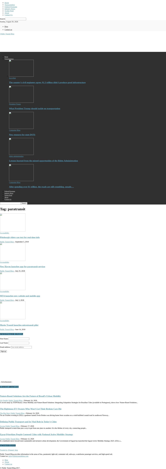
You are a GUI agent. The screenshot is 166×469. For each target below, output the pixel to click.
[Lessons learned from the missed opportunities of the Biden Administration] (21, 154)
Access (2, 426)
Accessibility (4, 233)
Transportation (10, 5)
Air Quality (4, 400)
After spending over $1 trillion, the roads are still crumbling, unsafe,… (41, 187)
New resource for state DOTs (22, 134)
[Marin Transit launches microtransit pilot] (12, 319)
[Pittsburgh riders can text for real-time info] (12, 231)
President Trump (15, 104)
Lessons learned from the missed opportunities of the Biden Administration (43, 161)
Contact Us (9, 15)
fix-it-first (12, 78)
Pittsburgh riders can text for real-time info (20, 237)
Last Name (4, 343)
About (7, 13)
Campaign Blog (14, 130)
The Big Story (5, 413)
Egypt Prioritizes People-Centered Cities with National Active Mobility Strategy (36, 434)
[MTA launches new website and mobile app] (12, 289)
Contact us (8, 30)
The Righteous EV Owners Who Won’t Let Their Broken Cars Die (30, 409)
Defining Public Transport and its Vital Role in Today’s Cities (28, 422)
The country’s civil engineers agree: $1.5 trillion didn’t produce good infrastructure (47, 82)
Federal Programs (11, 7)
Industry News (10, 9)
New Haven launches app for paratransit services (22, 266)
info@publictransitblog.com (18, 456)
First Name (4, 339)
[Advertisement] (41, 43)
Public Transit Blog (7, 242)
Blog (6, 27)
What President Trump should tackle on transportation (34, 108)
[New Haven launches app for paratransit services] (12, 260)
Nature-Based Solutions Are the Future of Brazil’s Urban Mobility (30, 396)
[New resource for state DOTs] (21, 128)
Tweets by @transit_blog (9, 450)
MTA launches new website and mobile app (20, 296)
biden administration (16, 156)
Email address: (5, 347)
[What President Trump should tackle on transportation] (21, 102)
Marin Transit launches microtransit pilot (19, 325)
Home (7, 3)
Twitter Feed (9, 11)
